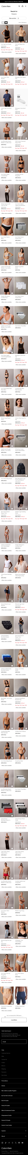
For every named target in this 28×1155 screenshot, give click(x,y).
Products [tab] (14, 14)
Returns (3, 1065)
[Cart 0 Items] (22, 6)
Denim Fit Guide (6, 1120)
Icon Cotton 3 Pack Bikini (20, 325)
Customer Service (6, 1053)
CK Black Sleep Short (19, 1006)
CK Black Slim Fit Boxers (20, 731)
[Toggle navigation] (25, 6)
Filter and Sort (12, 18)
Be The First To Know (7, 1095)
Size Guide (4, 1075)
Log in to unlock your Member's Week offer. (14, 1)
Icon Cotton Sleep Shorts (6, 478)
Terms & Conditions (14, 1151)
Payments (4, 1072)
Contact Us (4, 1059)
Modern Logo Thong (19, 910)
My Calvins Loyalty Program (9, 1090)
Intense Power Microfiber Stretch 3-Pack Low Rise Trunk (5, 820)
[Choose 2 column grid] (6, 22)
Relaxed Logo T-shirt (19, 604)
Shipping (4, 1069)
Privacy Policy (5, 1151)
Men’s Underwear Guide (8, 1110)
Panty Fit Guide (6, 1105)
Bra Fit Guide (5, 1100)
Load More (14, 1020)
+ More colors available (6, 52)
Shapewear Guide (7, 1115)
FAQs (3, 1056)
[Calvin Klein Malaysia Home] (6, 6)
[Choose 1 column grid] (3, 22)
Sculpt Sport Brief (19, 761)
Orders (3, 1062)
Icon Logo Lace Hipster (6, 44)
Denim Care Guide (7, 1125)
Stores (3, 1085)
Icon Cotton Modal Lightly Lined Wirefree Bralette (20, 205)
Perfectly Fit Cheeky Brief (6, 1006)
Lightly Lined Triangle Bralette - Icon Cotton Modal (5, 268)
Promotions (5, 1081)
